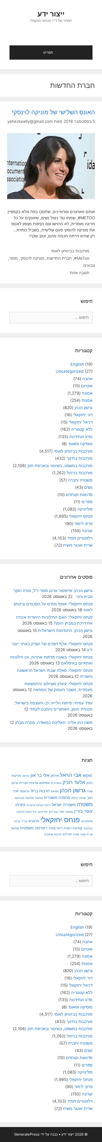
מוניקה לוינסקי (32, 258)
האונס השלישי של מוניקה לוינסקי (53, 112)
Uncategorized (70, 371)
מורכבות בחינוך (80, 458)
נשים (88, 487)
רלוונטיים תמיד (80, 538)
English (77, 364)
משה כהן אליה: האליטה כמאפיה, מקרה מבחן (54, 722)
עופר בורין (83, 811)
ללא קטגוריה (82, 429)
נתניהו (20, 805)
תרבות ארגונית (52, 834)
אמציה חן (56, 783)
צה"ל (24, 821)
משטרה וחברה (80, 480)
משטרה (85, 804)
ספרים (87, 501)
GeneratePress (27, 1134)
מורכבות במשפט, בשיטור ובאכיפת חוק (60, 465)
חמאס (55, 791)
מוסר (13, 258)
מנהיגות (19, 798)
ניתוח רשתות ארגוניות (38, 805)
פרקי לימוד (83, 523)
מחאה (39, 798)
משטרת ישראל (64, 804)
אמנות (87, 400)
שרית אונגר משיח (78, 545)
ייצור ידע (51, 14)
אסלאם (44, 783)
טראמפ (24, 791)
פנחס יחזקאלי (81, 516)
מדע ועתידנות (81, 436)
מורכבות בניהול (80, 472)
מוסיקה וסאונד (80, 443)
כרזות (74, 798)
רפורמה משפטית (33, 828)
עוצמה (69, 811)
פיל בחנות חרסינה (26, 811)
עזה (61, 811)
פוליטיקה (85, 509)
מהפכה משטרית (57, 797)
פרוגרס (33, 821)
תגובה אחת (79, 272)
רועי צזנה (55, 828)
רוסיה (67, 828)
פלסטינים (87, 821)
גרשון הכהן (83, 407)
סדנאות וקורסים (79, 494)
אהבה (87, 378)
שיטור (15, 828)
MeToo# (81, 258)
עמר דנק (53, 811)
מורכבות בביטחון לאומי (70, 250)
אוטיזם (87, 385)
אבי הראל (70, 775)
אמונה (87, 393)
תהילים (67, 834)
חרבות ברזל (40, 791)
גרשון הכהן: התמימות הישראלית (65, 630)
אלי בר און (39, 775)
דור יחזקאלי (83, 414)
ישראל (82, 798)
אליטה (25, 776)
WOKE (88, 776)
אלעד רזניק (74, 782)
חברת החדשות (59, 258)
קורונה (87, 530)
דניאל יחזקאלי (81, 422)
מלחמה (29, 798)
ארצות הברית (28, 783)
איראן (55, 775)
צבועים (89, 265)
